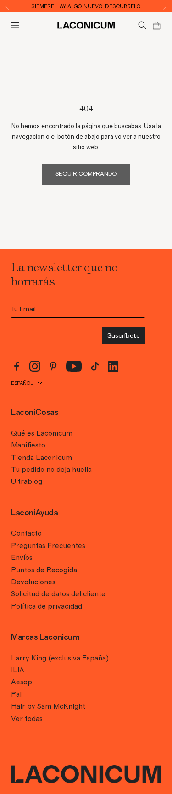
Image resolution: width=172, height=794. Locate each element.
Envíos (22, 557)
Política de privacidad (46, 606)
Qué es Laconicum (41, 433)
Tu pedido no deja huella (51, 469)
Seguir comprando (86, 174)
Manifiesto (28, 445)
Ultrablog (26, 481)
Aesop (21, 682)
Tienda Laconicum (41, 457)
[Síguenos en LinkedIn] (113, 366)
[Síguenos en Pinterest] (53, 366)
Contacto (26, 533)
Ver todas (27, 718)
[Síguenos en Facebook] (16, 366)
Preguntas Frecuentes (48, 545)
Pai (16, 694)
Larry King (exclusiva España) (60, 658)
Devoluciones (33, 582)
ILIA (17, 670)
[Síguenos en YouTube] (74, 366)
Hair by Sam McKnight (48, 706)
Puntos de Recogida (44, 570)
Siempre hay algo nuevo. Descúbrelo (86, 6)
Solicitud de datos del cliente (58, 594)
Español (22, 383)
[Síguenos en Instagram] (34, 366)
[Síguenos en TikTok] (94, 366)
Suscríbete (123, 335)
